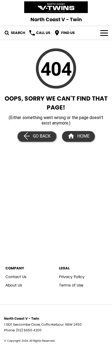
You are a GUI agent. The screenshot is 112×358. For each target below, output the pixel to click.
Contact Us (15, 276)
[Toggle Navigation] (104, 33)
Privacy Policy (72, 276)
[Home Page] (56, 7)
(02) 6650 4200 (29, 330)
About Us (13, 285)
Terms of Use (71, 285)
